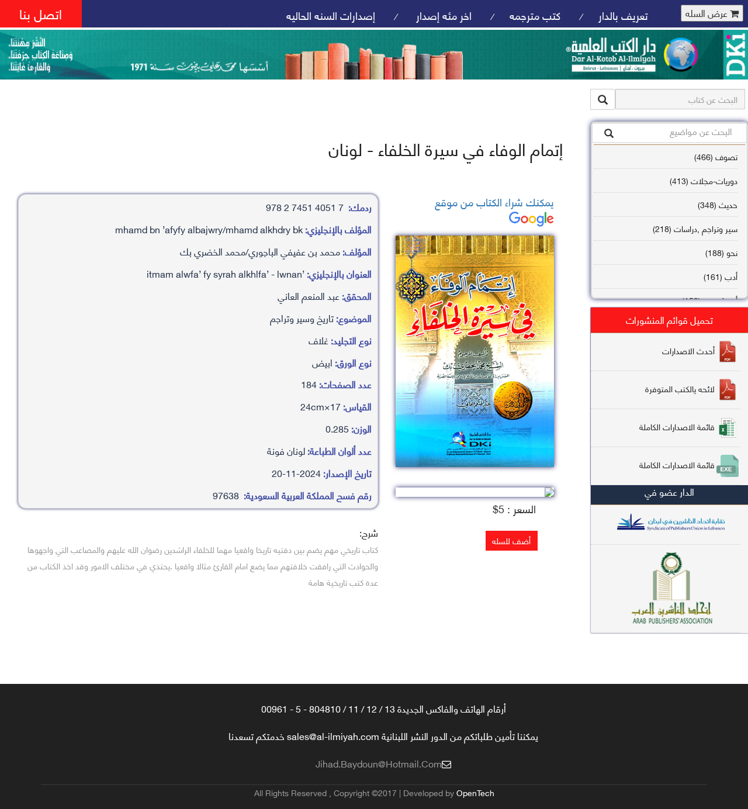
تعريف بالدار (623, 15)
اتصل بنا (40, 13)
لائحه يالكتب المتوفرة (680, 388)
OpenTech (475, 792)
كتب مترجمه (535, 15)
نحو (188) (721, 252)
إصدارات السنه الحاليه (330, 15)
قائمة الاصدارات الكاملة (677, 426)
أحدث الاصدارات (688, 350)
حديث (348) (717, 204)
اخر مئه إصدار (442, 15)
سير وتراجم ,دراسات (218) (695, 228)
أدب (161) (720, 276)
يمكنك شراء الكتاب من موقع (494, 201)
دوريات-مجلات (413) (703, 180)
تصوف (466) (715, 156)
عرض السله (707, 13)
